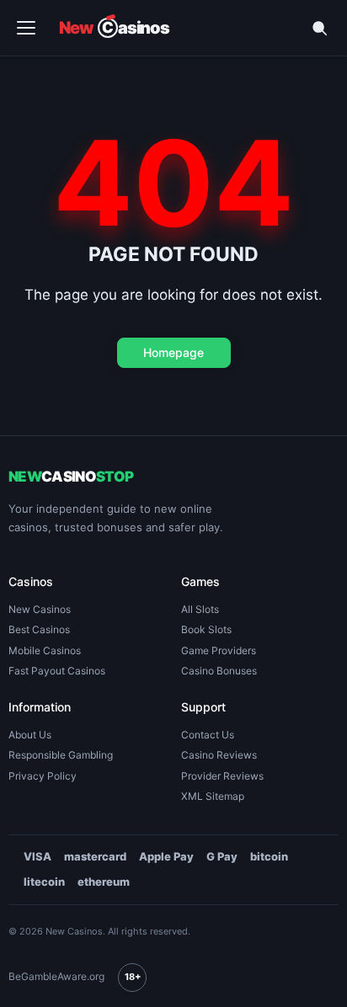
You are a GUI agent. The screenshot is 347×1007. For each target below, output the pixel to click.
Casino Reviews (219, 755)
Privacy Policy (42, 776)
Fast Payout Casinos (56, 671)
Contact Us (207, 735)
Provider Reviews (222, 776)
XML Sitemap (212, 796)
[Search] (319, 27)
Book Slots (206, 630)
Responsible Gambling (60, 755)
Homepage (173, 352)
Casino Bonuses (219, 671)
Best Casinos (39, 630)
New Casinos (39, 609)
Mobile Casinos (44, 651)
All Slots (200, 609)
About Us (29, 735)
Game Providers (218, 651)
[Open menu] (26, 28)
